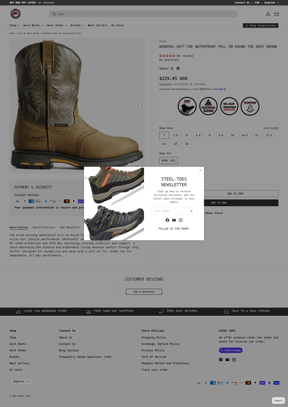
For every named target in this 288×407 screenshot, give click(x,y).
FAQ (257, 2)
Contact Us (242, 2)
